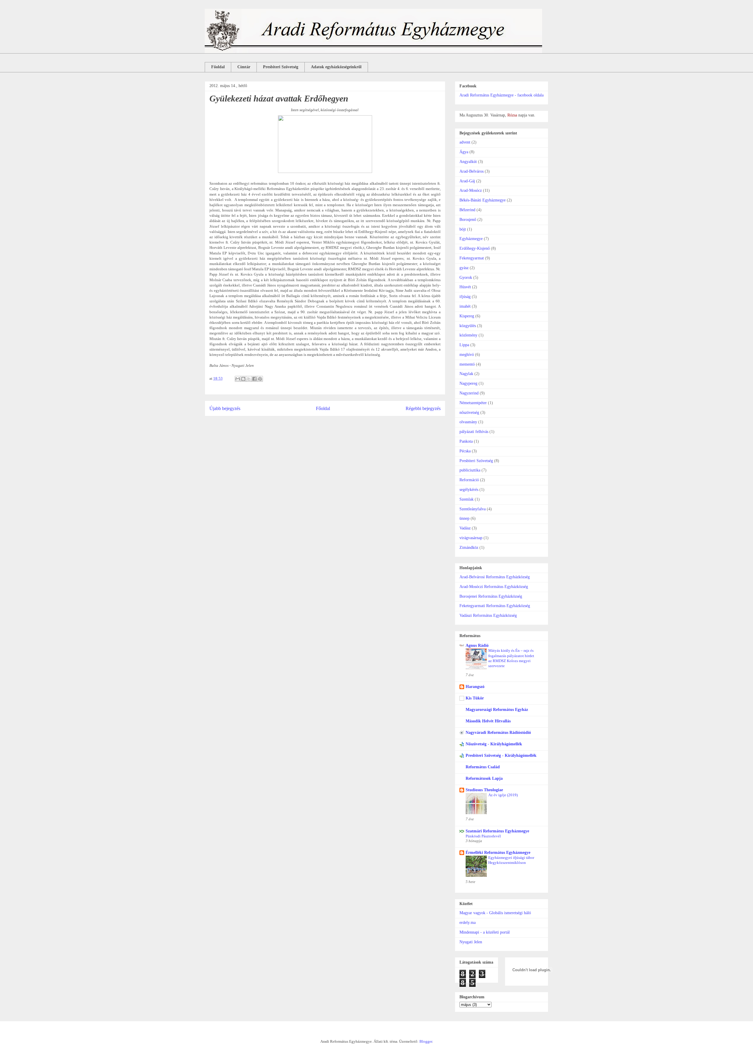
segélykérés (468, 489)
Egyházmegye (471, 238)
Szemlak (466, 499)
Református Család (483, 767)
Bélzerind (467, 210)
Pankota (466, 441)
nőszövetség (469, 412)
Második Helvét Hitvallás (488, 721)
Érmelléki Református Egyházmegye (498, 852)
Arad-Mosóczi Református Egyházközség (493, 586)
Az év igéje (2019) (503, 795)
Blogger (425, 1041)
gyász (464, 268)
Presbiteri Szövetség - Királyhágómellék (501, 755)
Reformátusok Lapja (484, 778)
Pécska (465, 451)
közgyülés (467, 326)
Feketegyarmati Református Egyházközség (494, 606)
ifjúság (465, 296)
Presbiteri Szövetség (280, 67)
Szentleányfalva (472, 509)
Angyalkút (468, 161)
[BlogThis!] (243, 379)
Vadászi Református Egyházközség (488, 615)
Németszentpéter (473, 403)
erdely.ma (467, 922)
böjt (462, 229)
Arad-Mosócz (470, 190)
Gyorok (465, 277)
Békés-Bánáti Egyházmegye (482, 200)
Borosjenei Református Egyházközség (490, 596)
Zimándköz (468, 547)
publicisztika (469, 470)
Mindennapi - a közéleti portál (484, 932)
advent (464, 142)
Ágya (463, 152)
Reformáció (469, 480)
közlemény (468, 335)
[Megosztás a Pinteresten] (260, 379)
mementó (467, 364)
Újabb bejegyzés (224, 408)
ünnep (464, 518)
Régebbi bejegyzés (423, 408)
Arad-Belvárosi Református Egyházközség (494, 577)
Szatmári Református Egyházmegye (497, 831)
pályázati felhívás (473, 431)
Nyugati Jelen (470, 942)
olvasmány (468, 422)
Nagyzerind (469, 393)
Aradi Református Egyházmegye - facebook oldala (501, 95)
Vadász (465, 528)
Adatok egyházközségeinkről (336, 67)
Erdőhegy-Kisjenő (474, 248)
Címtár (243, 67)
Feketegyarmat (471, 258)
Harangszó (475, 686)
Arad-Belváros (471, 171)
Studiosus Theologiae (484, 790)
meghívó (466, 354)
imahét (465, 306)
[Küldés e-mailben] (238, 379)
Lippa (464, 345)
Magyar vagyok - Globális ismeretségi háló (495, 913)
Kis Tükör (475, 698)
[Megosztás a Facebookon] (254, 379)
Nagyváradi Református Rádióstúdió (498, 732)
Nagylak (466, 373)
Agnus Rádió (477, 645)
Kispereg (466, 316)
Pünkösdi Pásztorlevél (483, 836)
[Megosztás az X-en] (249, 379)
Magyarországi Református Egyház (497, 709)
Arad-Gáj (467, 181)
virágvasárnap (470, 538)
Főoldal (218, 67)
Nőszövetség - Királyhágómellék (494, 744)
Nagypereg (468, 383)
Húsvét (465, 287)
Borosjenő (467, 219)
